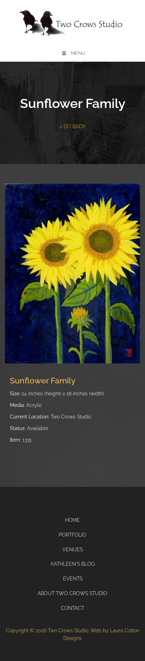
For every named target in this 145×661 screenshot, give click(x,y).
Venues (72, 549)
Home (72, 520)
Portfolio (72, 535)
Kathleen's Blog (73, 564)
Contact (72, 608)
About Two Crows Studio (72, 593)
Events (72, 578)
